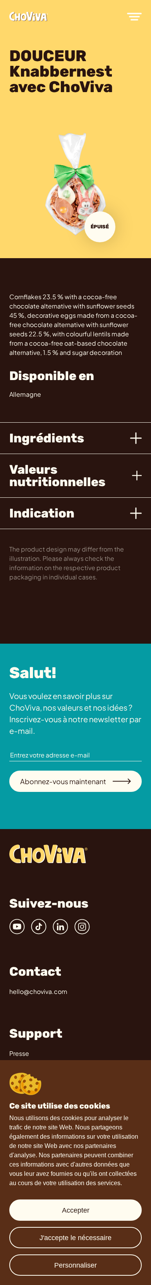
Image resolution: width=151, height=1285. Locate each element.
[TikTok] (38, 926)
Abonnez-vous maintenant (63, 781)
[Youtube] (17, 926)
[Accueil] (28, 16)
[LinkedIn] (60, 926)
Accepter (75, 1210)
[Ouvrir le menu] (134, 17)
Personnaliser (75, 1265)
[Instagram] (82, 926)
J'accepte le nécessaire (75, 1238)
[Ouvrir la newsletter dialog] (134, 643)
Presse (19, 1053)
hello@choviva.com (38, 991)
